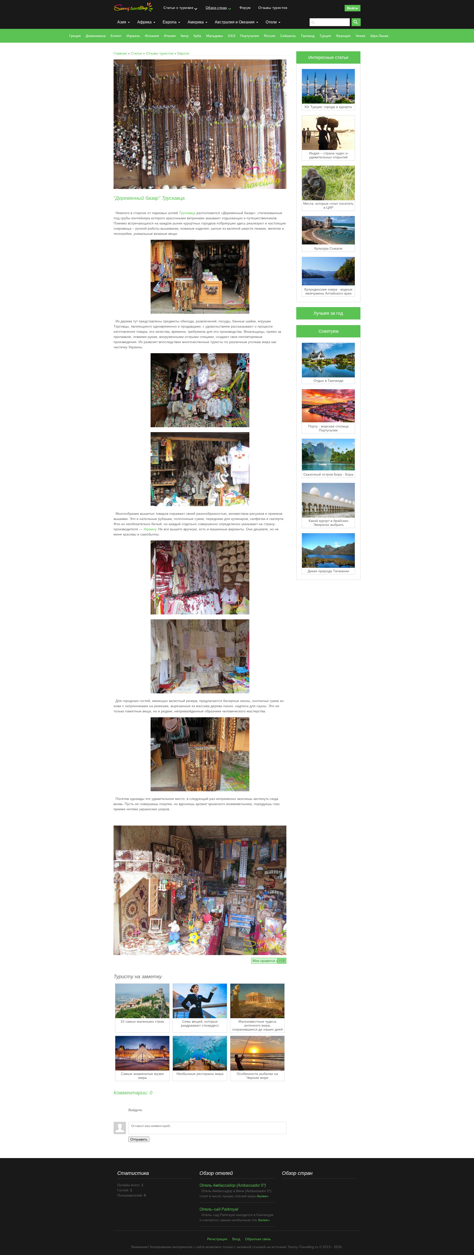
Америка (196, 22)
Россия (269, 36)
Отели (271, 22)
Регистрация (217, 1239)
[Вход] (132, 1115)
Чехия (360, 36)
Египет (116, 36)
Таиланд (308, 36)
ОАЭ (231, 36)
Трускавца (187, 213)
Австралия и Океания (235, 22)
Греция (75, 36)
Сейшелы (288, 36)
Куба (197, 36)
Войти (352, 8)
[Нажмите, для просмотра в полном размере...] (200, 312)
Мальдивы (214, 36)
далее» (263, 1196)
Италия (170, 36)
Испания (152, 36)
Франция (343, 36)
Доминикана (96, 36)
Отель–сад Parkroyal (218, 1209)
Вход (236, 1239)
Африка (144, 22)
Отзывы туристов (159, 53)
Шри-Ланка (379, 36)
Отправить (138, 1139)
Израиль (133, 36)
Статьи (136, 53)
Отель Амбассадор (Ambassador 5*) (232, 1185)
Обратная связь (258, 1239)
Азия (121, 22)
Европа (170, 22)
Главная (120, 53)
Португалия (249, 36)
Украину (149, 529)
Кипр (185, 36)
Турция (325, 36)
